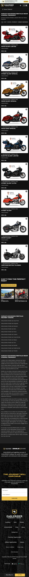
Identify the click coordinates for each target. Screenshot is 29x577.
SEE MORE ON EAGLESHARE (9, 285)
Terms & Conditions (10, 547)
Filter (20, 574)
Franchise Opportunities (14, 537)
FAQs (16, 527)
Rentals (22, 522)
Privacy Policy (20, 547)
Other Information (14, 552)
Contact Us (14, 532)
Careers (22, 542)
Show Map (8, 574)
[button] (14, 39)
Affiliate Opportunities (11, 542)
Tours (15, 522)
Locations (7, 522)
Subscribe (14, 498)
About (23, 527)
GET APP (26, 1)
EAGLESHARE (8, 527)
